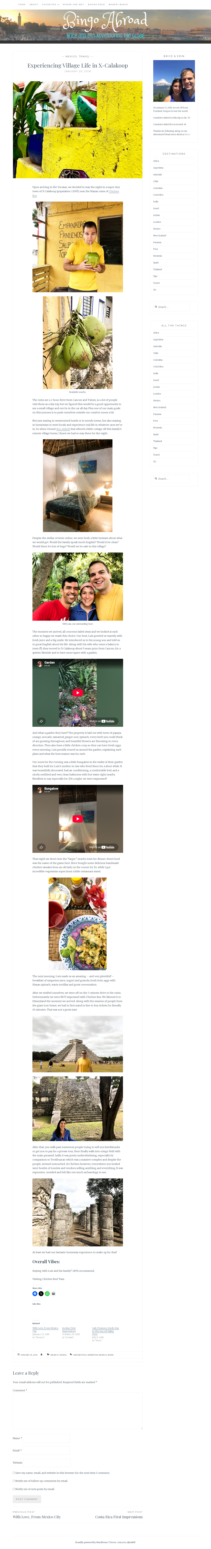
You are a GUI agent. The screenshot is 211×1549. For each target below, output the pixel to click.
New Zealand (159, 235)
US (154, 290)
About (34, 4)
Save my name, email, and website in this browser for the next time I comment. (62, 1472)
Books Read (96, 4)
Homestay (93, 1355)
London (157, 222)
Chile (155, 181)
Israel (156, 208)
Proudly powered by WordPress (91, 1542)
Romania (157, 256)
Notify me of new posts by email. (35, 1489)
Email (17, 1450)
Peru (155, 249)
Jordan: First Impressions (69, 1330)
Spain (156, 262)
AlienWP (131, 1542)
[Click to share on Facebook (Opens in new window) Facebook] (34, 1293)
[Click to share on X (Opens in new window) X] (41, 1293)
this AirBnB (63, 429)
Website (17, 1462)
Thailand (157, 269)
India (155, 201)
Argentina (158, 168)
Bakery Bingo (118, 4)
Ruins (111, 1355)
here (187, 134)
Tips (155, 276)
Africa (156, 161)
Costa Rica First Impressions (119, 1515)
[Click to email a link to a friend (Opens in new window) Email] (53, 1293)
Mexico (71, 56)
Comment (20, 1390)
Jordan (156, 215)
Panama (157, 242)
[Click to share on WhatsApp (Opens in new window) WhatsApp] (47, 1293)
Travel (84, 56)
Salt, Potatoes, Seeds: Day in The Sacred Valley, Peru (105, 1331)
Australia (157, 174)
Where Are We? (73, 4)
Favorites (49, 4)
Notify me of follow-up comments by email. (41, 1480)
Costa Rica (158, 195)
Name (17, 1438)
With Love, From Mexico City (37, 1515)
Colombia (157, 188)
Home (22, 4)
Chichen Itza (80, 1355)
